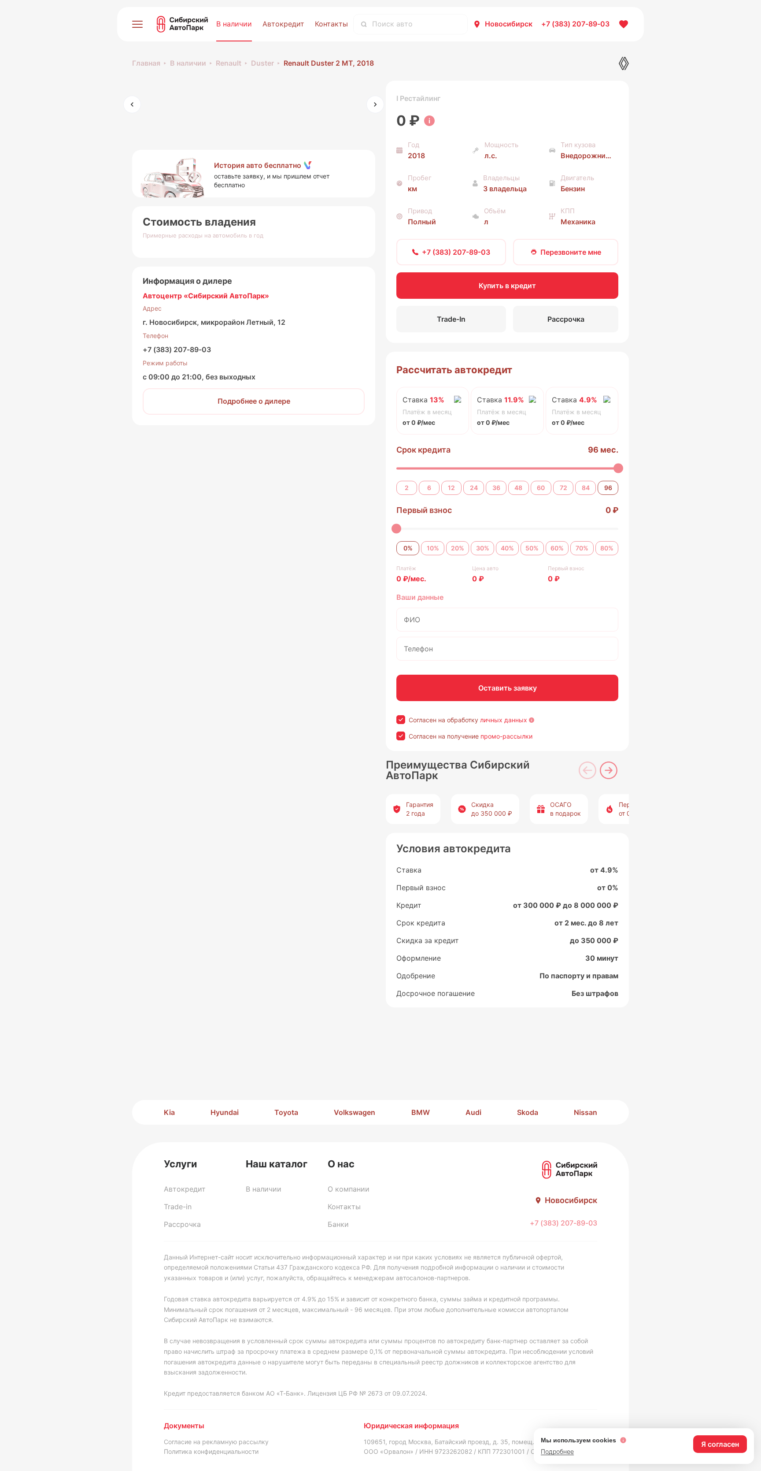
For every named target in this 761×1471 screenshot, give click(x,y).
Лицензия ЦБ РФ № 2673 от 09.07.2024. (367, 1393)
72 (563, 487)
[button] (253, 173)
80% (606, 548)
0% (408, 548)
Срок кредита (423, 449)
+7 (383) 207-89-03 (177, 349)
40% (507, 548)
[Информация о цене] (429, 120)
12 (451, 487)
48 (518, 487)
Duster (262, 63)
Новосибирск (508, 23)
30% (482, 548)
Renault (228, 63)
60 (541, 487)
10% (433, 548)
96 (608, 487)
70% (582, 548)
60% (557, 548)
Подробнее (557, 1451)
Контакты (331, 23)
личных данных (503, 720)
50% (532, 548)
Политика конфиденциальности (211, 1451)
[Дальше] (608, 770)
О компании (348, 1189)
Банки (338, 1224)
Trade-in (178, 1206)
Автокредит (283, 23)
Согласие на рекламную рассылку (216, 1441)
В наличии (234, 23)
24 (474, 487)
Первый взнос (424, 510)
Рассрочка (182, 1224)
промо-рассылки (506, 736)
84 (586, 487)
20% (457, 548)
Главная (146, 63)
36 (496, 487)
